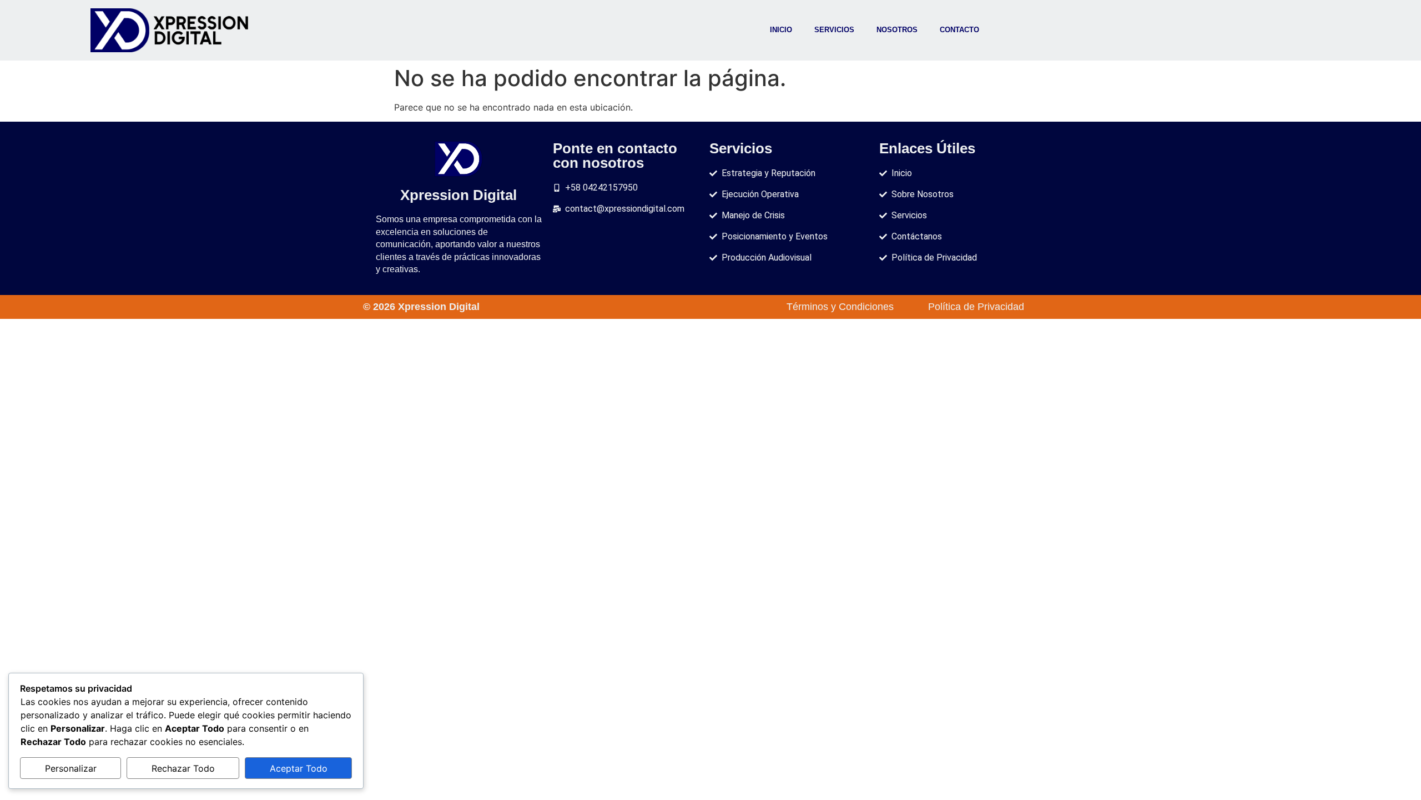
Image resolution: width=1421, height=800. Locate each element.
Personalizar (71, 768)
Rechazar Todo (183, 768)
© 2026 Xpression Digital (421, 306)
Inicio (781, 30)
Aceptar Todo (298, 768)
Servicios (834, 30)
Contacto (959, 30)
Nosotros (897, 30)
